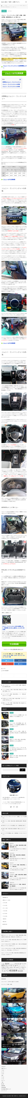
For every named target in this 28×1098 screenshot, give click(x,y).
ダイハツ (20, 655)
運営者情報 (3, 978)
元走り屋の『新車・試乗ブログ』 (13, 1095)
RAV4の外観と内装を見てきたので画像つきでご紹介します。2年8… (18, 859)
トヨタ (4, 655)
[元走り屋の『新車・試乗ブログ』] (12, 2)
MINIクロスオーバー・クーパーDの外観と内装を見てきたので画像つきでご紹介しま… (18, 889)
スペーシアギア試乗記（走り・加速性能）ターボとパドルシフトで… (14, 834)
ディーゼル (21, 967)
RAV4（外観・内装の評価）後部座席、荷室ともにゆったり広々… (13, 829)
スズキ (5, 5)
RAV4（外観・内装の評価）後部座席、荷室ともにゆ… (18, 855)
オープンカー (11, 964)
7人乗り (3, 964)
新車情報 (4, 897)
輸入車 (4, 924)
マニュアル (22, 969)
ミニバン (5, 971)
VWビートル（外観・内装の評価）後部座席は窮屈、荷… (18, 846)
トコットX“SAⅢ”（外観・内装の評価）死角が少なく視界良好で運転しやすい (14, 690)
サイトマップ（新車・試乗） (7, 984)
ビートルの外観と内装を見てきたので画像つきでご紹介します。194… (18, 849)
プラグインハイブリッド (14, 969)
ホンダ (8, 655)
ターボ (16, 967)
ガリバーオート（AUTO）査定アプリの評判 (9, 981)
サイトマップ (4, 1090)
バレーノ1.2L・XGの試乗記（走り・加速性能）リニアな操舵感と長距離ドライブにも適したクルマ (18, 725)
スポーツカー (5, 967)
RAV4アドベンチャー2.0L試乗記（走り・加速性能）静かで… (14, 825)
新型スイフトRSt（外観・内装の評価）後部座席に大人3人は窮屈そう (18, 740)
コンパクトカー (11, 966)
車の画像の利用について (6, 1089)
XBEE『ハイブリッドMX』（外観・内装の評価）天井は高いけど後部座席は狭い (18, 733)
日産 (12, 655)
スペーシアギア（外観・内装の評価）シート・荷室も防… (18, 865)
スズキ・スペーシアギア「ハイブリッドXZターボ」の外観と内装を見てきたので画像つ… (18, 869)
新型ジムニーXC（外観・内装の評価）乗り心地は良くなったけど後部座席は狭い (14, 703)
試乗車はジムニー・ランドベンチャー (12, 82)
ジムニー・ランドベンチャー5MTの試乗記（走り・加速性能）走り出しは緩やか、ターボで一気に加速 (13, 628)
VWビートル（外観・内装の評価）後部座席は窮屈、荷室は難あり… (14, 822)
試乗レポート (5, 900)
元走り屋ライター (14, 795)
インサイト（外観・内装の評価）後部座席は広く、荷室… (18, 875)
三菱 (10, 656)
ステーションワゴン (21, 965)
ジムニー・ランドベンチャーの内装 (11, 86)
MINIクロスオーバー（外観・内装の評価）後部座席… (18, 885)
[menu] (26, 2)
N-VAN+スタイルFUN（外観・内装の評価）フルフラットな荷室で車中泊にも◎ (14, 699)
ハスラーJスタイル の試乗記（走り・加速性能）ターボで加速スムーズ (18, 715)
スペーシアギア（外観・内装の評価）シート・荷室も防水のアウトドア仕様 (14, 695)
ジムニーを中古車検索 (14, 73)
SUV (4, 670)
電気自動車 (20, 971)
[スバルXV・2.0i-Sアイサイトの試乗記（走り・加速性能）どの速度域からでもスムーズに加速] (7, 675)
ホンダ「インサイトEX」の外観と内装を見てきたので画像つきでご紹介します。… (18, 879)
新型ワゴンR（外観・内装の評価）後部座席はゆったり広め (18, 756)
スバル (4, 905)
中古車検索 (14, 644)
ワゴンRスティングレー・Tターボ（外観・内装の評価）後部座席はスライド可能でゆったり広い (18, 749)
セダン (11, 967)
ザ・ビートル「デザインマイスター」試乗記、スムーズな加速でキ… (14, 817)
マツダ (6, 656)
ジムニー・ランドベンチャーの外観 (11, 84)
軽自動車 (6, 670)
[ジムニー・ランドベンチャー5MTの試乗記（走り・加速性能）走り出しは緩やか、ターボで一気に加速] (20, 675)
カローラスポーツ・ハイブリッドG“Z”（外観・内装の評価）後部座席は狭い (14, 686)
